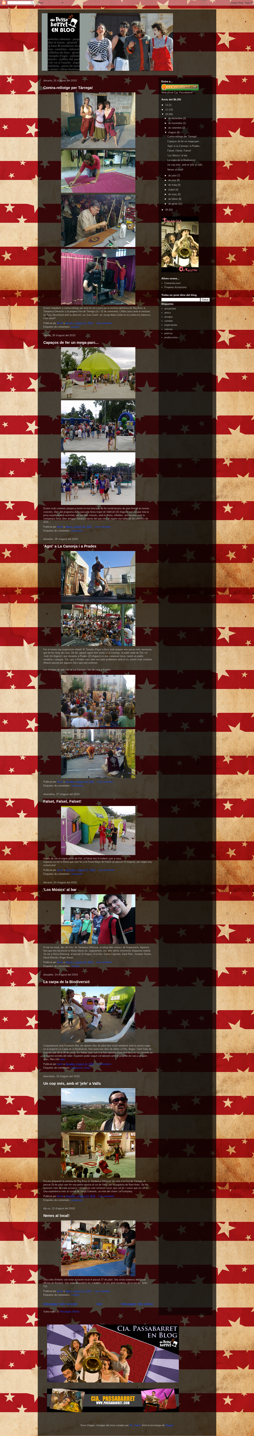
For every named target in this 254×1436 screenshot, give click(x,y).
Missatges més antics (137, 1304)
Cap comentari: (104, 323)
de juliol (172, 175)
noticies (168, 329)
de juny (172, 180)
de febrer (173, 199)
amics (87, 1067)
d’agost (172, 132)
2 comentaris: (104, 1064)
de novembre (175, 123)
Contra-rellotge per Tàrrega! (68, 88)
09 (167, 209)
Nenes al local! (56, 1216)
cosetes (75, 966)
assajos (75, 326)
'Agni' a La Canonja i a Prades (69, 546)
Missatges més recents (60, 1304)
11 (167, 109)
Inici (99, 1304)
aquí (62, 1059)
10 (167, 114)
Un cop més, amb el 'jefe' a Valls (72, 1083)
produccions (170, 337)
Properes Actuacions (175, 287)
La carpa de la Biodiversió (66, 982)
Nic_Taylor (135, 1425)
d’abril (171, 189)
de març (173, 194)
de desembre (175, 118)
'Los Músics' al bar (60, 890)
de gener (173, 203)
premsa (168, 333)
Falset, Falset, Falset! (62, 801)
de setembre (175, 127)
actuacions (77, 530)
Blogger (169, 1425)
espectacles (170, 325)
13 (167, 105)
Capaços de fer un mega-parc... (71, 342)
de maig (173, 184)
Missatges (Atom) (69, 1311)
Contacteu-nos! (172, 283)
